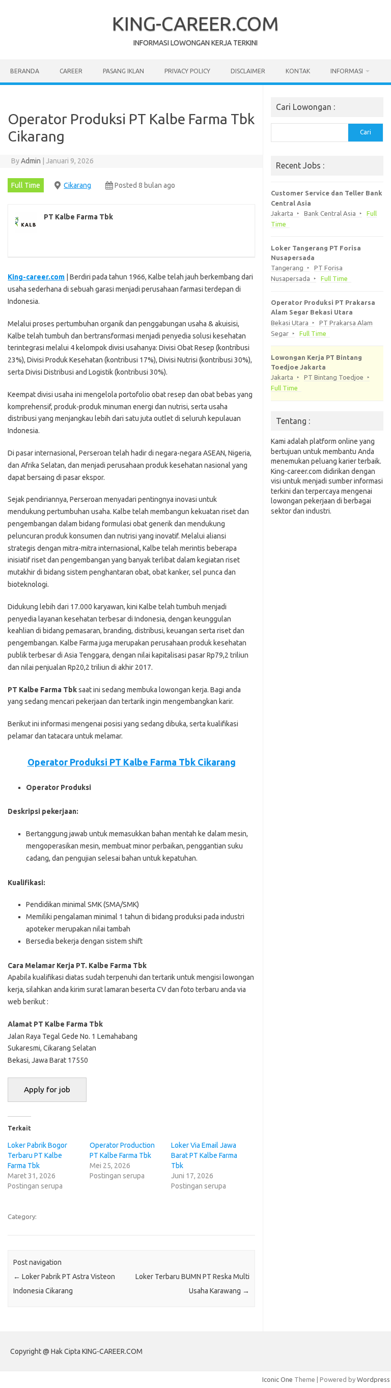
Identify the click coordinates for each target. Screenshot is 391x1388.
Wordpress (373, 1379)
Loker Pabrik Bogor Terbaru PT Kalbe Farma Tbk (37, 1155)
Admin (31, 161)
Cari (365, 132)
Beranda (24, 71)
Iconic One (277, 1379)
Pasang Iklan (123, 71)
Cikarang (77, 185)
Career (71, 71)
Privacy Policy (187, 71)
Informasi (346, 71)
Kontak (298, 71)
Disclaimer (248, 71)
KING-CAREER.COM (195, 23)
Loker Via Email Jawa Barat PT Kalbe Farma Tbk (204, 1155)
